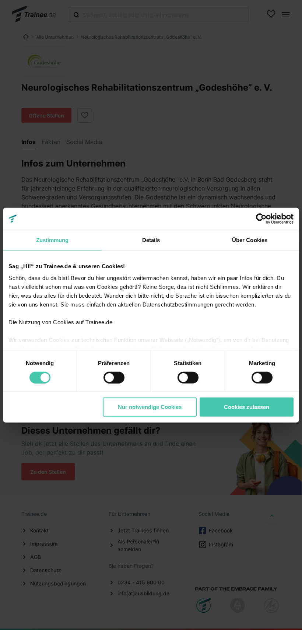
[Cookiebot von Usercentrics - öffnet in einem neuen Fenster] (261, 218)
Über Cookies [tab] (249, 240)
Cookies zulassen (246, 407)
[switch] (113, 378)
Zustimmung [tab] (52, 240)
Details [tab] (151, 240)
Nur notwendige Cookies (150, 407)
